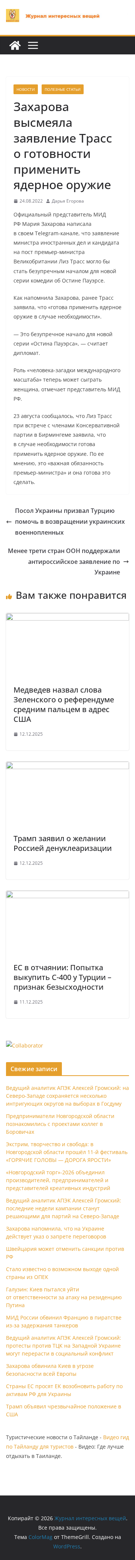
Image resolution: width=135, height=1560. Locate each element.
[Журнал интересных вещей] (15, 45)
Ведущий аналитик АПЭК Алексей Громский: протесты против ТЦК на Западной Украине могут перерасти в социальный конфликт (63, 1345)
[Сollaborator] (24, 1045)
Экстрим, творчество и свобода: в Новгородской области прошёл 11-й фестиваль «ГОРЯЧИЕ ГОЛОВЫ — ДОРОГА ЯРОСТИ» (67, 1152)
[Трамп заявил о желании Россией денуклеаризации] (67, 767)
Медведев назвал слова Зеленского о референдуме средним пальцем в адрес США (64, 704)
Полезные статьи (63, 89)
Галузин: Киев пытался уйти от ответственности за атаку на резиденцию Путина (64, 1297)
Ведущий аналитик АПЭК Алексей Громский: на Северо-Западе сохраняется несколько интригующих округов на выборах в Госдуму (67, 1095)
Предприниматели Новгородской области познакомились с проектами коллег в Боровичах (60, 1123)
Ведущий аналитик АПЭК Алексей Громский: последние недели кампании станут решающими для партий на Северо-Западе (63, 1208)
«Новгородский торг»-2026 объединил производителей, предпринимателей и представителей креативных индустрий (58, 1180)
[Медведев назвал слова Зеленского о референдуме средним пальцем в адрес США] (67, 618)
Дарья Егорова (68, 201)
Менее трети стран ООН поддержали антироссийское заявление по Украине (64, 562)
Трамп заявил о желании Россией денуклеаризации (63, 843)
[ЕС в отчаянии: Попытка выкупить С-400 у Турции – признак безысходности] (67, 896)
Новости (25, 89)
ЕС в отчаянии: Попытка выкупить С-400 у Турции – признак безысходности (62, 977)
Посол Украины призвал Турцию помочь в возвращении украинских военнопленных (70, 521)
